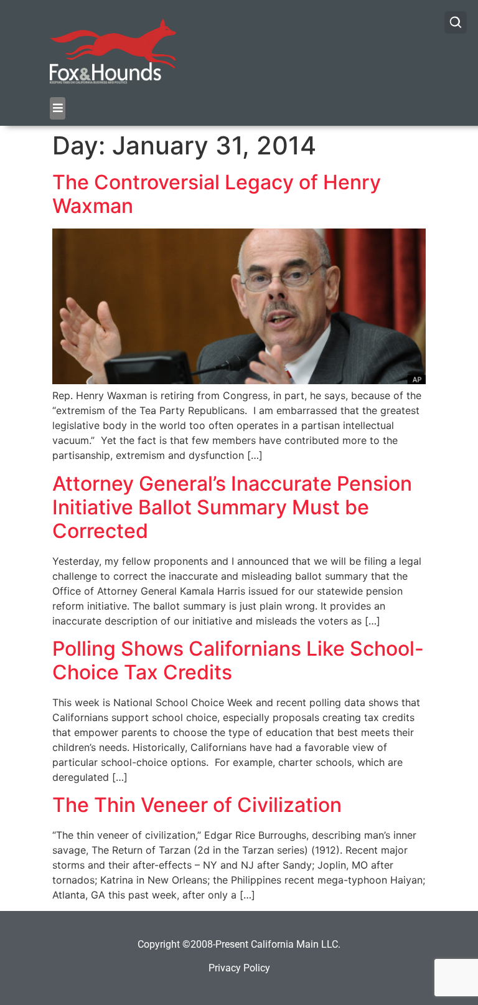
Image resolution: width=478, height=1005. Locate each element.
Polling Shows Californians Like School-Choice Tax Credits (238, 660)
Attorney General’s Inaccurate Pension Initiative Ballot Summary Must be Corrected (232, 507)
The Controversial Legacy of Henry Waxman (216, 194)
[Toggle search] (455, 22)
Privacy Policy (239, 968)
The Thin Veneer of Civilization (197, 805)
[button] (57, 108)
